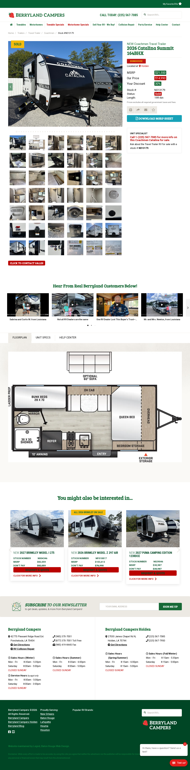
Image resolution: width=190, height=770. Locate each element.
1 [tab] (17, 132)
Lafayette (45, 722)
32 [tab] (90, 132)
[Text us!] (178, 764)
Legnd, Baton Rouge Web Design (51, 746)
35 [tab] (97, 132)
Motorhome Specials (78, 24)
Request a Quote (37, 570)
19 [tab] (59, 132)
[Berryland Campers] (36, 15)
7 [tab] (31, 132)
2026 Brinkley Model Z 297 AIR (94, 553)
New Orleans (47, 714)
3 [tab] (21, 132)
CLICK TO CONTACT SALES (26, 263)
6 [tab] (28, 132)
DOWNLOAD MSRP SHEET (155, 118)
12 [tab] (43, 132)
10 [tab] (38, 132)
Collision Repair (126, 24)
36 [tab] (100, 132)
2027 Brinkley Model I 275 (33, 553)
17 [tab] (55, 132)
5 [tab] (26, 132)
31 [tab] (88, 132)
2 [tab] (19, 132)
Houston (45, 730)
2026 (132, 48)
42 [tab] (114, 132)
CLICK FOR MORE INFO (25, 575)
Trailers (21, 33)
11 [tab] (40, 132)
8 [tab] (33, 132)
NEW (130, 44)
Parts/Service (145, 24)
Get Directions (21, 644)
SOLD (17, 44)
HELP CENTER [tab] (67, 337)
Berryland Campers (18, 718)
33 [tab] (93, 132)
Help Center (162, 24)
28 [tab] (81, 132)
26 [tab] (76, 132)
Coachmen (49, 33)
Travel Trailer (34, 33)
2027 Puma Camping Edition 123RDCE (150, 554)
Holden (145, 66)
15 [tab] (50, 132)
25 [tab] (74, 132)
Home (11, 33)
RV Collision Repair (24, 649)
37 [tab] (102, 132)
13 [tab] (45, 132)
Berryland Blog (16, 726)
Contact (176, 24)
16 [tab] (52, 132)
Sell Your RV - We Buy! (104, 24)
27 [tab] (78, 132)
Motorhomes (36, 24)
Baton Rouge (47, 718)
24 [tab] (71, 132)
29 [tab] (83, 132)
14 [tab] (47, 132)
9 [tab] (36, 132)
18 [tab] (57, 132)
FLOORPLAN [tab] (20, 337)
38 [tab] (104, 132)
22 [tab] (66, 132)
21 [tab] (64, 132)
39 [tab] (107, 132)
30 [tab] (85, 132)
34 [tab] (95, 132)
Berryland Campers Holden (22, 722)
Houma (44, 726)
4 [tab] (24, 132)
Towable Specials (55, 24)
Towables (21, 24)
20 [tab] (62, 132)
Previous (10, 87)
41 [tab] (112, 132)
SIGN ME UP (170, 606)
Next (120, 87)
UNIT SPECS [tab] (43, 337)
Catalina (147, 48)
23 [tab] (69, 132)
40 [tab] (109, 132)
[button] (188, 308)
